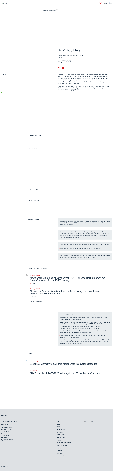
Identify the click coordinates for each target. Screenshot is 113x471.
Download (34, 283)
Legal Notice (60, 453)
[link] (105, 3)
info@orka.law (5, 431)
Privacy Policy (60, 456)
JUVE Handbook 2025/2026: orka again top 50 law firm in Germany (65, 373)
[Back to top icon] (107, 468)
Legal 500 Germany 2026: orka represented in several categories (63, 364)
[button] (36, 301)
